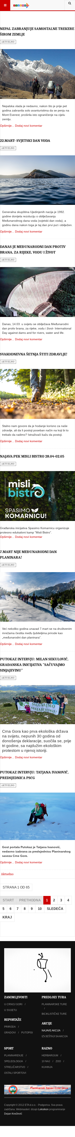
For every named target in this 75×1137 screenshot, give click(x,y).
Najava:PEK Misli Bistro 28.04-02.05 (32, 456)
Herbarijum (50, 1055)
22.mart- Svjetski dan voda (25, 141)
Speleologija (13, 1061)
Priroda (10, 1026)
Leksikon (43, 1109)
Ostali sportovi (15, 1072)
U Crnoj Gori (13, 1004)
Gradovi (10, 1032)
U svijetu (10, 1010)
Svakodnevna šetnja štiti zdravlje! (33, 354)
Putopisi (27, 1032)
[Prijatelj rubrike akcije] (37, 1089)
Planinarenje (13, 1055)
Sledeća (55, 909)
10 (40, 909)
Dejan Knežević (13, 1113)
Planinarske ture (54, 1004)
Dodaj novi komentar (28, 125)
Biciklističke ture (54, 1013)
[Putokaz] (21, 5)
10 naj (46, 1061)
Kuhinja (47, 1067)
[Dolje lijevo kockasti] (37, 970)
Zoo (58, 1061)
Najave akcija (51, 1030)
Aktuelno (7, 874)
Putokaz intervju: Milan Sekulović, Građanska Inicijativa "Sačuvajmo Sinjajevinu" (34, 665)
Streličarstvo (14, 1067)
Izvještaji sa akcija (55, 1036)
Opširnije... (7, 125)
